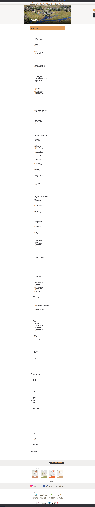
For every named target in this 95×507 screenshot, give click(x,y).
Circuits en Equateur (37, 303)
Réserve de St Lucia (37, 40)
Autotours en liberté (38, 285)
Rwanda (35, 202)
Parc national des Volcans (38, 204)
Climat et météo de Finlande (39, 329)
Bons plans (32, 457)
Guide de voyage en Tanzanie (38, 243)
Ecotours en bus (38, 183)
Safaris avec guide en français (40, 89)
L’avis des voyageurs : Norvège (39, 342)
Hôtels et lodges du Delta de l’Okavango (41, 77)
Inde (34, 430)
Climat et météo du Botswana (39, 92)
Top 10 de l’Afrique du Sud (38, 67)
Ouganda (35, 199)
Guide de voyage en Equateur (38, 307)
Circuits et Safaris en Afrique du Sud (39, 52)
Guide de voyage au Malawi (38, 151)
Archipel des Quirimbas (38, 160)
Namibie (35, 162)
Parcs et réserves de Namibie (38, 164)
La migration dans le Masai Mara (40, 113)
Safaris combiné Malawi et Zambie (40, 148)
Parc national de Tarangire (38, 217)
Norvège (35, 335)
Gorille (33, 390)
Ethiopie (35, 352)
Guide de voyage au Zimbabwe (39, 287)
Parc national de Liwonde (38, 139)
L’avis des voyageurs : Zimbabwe (39, 292)
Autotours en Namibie (39, 178)
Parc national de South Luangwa (39, 256)
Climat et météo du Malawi (39, 152)
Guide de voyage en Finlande (38, 327)
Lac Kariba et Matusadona (38, 276)
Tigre (33, 398)
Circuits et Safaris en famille (36, 374)
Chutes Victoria (37, 278)
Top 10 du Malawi (38, 153)
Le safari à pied (38, 284)
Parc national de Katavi (38, 227)
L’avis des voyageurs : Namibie (39, 195)
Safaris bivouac (38, 182)
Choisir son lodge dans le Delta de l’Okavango (42, 78)
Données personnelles (34, 456)
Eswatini (36, 38)
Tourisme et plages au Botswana (39, 82)
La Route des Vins (37, 44)
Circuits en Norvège (37, 337)
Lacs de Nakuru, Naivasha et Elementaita (40, 111)
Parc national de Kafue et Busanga (39, 257)
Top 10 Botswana (37, 97)
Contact (32, 446)
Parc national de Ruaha (38, 226)
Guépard (34, 391)
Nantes (36, 440)
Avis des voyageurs (35, 444)
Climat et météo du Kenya (39, 128)
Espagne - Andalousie (36, 344)
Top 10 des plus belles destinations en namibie (41, 197)
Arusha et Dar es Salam (38, 231)
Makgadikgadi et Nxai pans (38, 80)
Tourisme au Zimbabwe (38, 277)
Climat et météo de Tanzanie (39, 244)
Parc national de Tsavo (38, 116)
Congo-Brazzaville (36, 351)
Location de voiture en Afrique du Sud (40, 66)
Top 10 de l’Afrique (35, 381)
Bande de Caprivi (37, 169)
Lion (33, 393)
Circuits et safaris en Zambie (38, 259)
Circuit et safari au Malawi (38, 146)
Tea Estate (36, 145)
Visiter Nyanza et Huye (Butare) (39, 210)
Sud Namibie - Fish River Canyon (39, 175)
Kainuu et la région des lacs (38, 322)
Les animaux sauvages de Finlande (40, 330)
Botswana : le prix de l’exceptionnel (40, 94)
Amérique (34, 296)
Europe (33, 320)
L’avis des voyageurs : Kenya (38, 134)
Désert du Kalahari (37, 168)
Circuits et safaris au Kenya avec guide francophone (41, 122)
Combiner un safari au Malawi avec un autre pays (41, 156)
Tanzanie (35, 215)
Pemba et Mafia (37, 233)
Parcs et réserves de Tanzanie (38, 216)
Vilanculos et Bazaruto (38, 159)
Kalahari (36, 81)
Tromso (36, 336)
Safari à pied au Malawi (39, 149)
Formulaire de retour (34, 450)
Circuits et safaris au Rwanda (38, 212)
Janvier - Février (35, 401)
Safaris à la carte (38, 147)
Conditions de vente (34, 451)
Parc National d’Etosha (38, 163)
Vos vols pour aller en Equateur (40, 309)
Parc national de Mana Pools (38, 275)
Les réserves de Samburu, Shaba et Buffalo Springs (41, 110)
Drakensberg (36, 46)
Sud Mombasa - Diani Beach (38, 121)
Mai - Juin (34, 403)
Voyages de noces (33, 412)
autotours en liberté (38, 53)
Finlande (35, 321)
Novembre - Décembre (35, 407)
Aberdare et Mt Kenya (37, 109)
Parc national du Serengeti (38, 221)
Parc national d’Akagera (38, 206)
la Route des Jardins (37, 45)
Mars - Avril (34, 402)
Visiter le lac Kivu (37, 211)
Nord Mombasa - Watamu (38, 120)
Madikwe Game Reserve (38, 50)
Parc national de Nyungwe (38, 205)
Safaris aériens (38, 239)
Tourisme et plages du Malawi (38, 141)
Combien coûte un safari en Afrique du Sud (41, 62)
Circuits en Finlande (37, 323)
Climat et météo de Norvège (39, 339)
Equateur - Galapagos (36, 297)
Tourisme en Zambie (37, 258)
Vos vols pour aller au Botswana (40, 93)
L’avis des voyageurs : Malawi (38, 155)
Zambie (35, 359)
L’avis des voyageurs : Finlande (39, 333)
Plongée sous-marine (37, 242)
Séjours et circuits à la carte (39, 325)
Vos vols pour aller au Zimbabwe (40, 289)
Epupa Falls (36, 176)
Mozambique (35, 158)
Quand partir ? (33, 400)
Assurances (32, 452)
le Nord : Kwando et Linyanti (38, 75)
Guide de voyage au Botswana (39, 91)
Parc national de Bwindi (38, 200)
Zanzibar (36, 232)
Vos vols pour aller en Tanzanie (40, 245)
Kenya (34, 353)
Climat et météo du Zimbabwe (40, 288)
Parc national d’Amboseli (38, 115)
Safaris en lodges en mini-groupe (40, 87)
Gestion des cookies (3, 506)
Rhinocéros (34, 397)
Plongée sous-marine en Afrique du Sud (40, 65)
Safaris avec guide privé (39, 123)
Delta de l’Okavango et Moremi (39, 76)
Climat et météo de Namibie (39, 189)
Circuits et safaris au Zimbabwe (39, 282)
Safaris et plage (35, 379)
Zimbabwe (35, 425)
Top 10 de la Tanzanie (37, 248)
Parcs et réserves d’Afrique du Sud (39, 34)
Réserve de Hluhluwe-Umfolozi (39, 39)
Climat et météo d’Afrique (36, 409)
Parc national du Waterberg (38, 170)
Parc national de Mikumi (38, 225)
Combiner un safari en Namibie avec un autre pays (41, 196)
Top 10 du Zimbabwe (37, 291)
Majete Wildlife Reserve (38, 140)
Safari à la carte (38, 283)
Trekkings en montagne (39, 240)
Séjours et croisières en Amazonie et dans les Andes (42, 305)
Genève (36, 438)
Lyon (35, 439)
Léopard (34, 392)
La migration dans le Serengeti (40, 222)
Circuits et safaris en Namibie (38, 177)
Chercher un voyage (38, 0)
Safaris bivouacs (38, 88)
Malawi (34, 137)
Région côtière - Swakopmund (39, 174)
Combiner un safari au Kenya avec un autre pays (41, 135)
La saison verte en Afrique (36, 408)
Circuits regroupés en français (40, 184)
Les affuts (37, 328)
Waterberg (36, 51)
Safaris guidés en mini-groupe (40, 54)
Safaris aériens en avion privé (36, 375)
